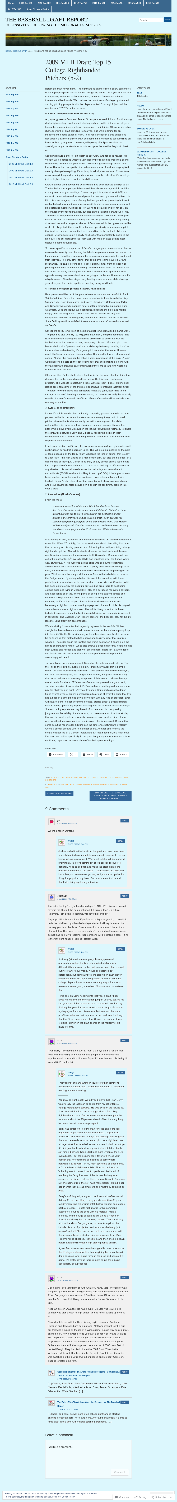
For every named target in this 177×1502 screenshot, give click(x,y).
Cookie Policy (68, 1497)
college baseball (100, 777)
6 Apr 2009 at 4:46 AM (67, 1379)
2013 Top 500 (98, 3)
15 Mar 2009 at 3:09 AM (67, 1281)
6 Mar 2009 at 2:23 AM (67, 824)
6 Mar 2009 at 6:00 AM (67, 1044)
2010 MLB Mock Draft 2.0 (21, 184)
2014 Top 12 (117, 3)
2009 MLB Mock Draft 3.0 (21, 171)
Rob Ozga (52, 784)
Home (11, 3)
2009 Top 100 (25, 3)
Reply (125, 821)
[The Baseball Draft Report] (88, 39)
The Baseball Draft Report (47, 19)
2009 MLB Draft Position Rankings (92, 784)
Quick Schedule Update (59, 793)
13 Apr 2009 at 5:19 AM (67, 1409)
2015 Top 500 (134, 3)
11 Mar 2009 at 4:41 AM (78, 1076)
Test (139, 93)
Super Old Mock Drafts (37, 9)
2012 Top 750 (80, 3)
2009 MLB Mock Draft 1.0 (21, 164)
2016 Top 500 (152, 3)
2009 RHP (114, 784)
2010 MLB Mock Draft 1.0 (21, 177)
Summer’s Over (146, 129)
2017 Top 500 (14, 9)
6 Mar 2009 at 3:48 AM (77, 844)
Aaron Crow (72, 777)
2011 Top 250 (62, 3)
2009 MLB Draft (20, 51)
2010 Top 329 (44, 3)
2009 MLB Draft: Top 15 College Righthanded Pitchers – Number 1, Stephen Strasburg (110, 795)
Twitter (169, 26)
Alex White (84, 777)
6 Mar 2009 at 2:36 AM (67, 899)
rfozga (71, 841)
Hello (140, 106)
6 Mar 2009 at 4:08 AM (77, 952)
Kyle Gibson (116, 777)
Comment (119, 1472)
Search (167, 20)
